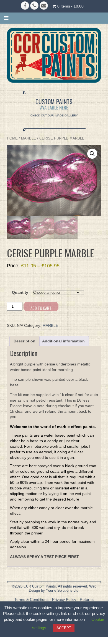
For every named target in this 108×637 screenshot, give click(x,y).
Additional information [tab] (63, 341)
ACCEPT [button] (63, 628)
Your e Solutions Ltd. (62, 590)
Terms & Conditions (31, 599)
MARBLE (28, 138)
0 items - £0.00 (70, 6)
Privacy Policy (64, 599)
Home (12, 138)
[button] (92, 154)
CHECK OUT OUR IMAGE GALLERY (54, 115)
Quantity (20, 292)
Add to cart (41, 308)
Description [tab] (24, 341)
